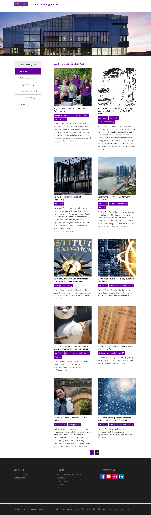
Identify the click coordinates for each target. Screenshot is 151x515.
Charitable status (99, 509)
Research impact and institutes (121, 285)
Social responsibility (80, 115)
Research (67, 115)
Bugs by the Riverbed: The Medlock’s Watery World (69, 109)
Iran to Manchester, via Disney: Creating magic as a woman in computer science (71, 347)
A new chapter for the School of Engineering (67, 198)
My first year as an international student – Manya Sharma (72, 418)
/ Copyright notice (45, 509)
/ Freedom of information (79, 509)
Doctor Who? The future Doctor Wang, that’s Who (114, 198)
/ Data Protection (30, 509)
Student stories (60, 425)
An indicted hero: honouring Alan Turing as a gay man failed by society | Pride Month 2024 (116, 111)
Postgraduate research (118, 204)
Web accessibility (62, 509)
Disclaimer (18, 509)
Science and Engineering (45, 4)
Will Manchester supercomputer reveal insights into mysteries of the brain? (114, 418)
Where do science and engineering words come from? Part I (116, 347)
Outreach (58, 115)
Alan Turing (103, 118)
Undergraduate (74, 425)
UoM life (102, 208)
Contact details (20, 477)
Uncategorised (60, 119)
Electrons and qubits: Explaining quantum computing (116, 280)
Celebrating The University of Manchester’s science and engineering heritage (72, 280)
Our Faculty (113, 118)
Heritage (57, 285)
